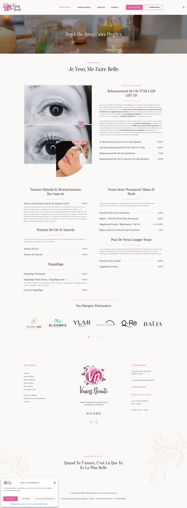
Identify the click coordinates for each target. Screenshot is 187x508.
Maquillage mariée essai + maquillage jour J (45, 279)
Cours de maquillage (33, 290)
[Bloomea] (58, 323)
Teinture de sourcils (33, 254)
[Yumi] (81, 323)
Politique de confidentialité (37, 504)
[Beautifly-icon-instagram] (96, 422)
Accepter (10, 499)
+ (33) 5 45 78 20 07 (138, 387)
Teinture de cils (31, 248)
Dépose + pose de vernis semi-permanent (118, 218)
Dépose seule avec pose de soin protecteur (119, 230)
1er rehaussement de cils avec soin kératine (120, 142)
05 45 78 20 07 (94, 413)
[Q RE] (129, 323)
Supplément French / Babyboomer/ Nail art (119, 224)
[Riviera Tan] (34, 323)
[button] (55, 483)
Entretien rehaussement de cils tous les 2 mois (122, 147)
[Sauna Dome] (105, 323)
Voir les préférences (45, 499)
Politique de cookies (18, 504)
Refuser (26, 499)
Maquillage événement (34, 273)
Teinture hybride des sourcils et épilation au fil (46, 203)
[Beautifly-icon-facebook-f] (91, 422)
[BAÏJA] (153, 323)
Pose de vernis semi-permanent (114, 212)
